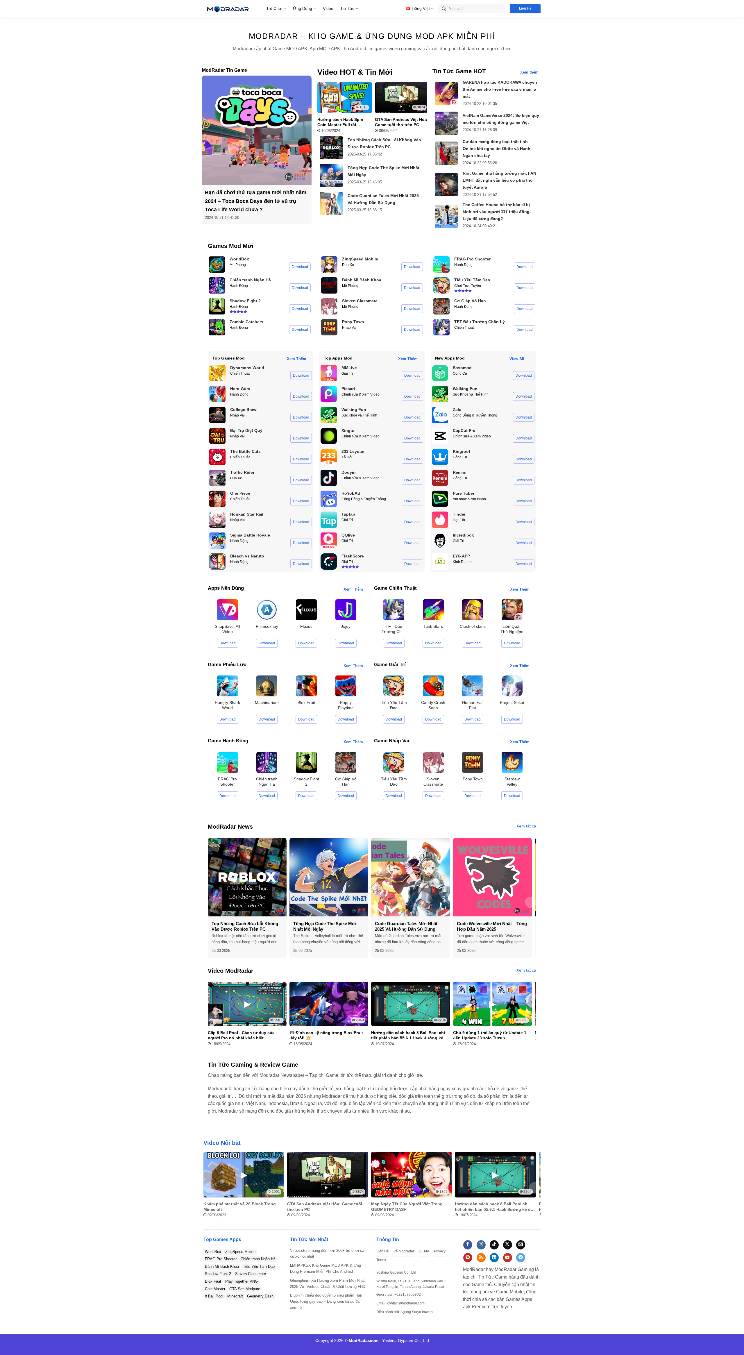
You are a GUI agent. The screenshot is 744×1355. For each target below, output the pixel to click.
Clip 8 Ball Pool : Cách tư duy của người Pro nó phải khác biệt (241, 1035)
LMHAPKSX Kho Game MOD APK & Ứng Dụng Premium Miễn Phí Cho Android (325, 1268)
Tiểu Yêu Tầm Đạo (259, 1266)
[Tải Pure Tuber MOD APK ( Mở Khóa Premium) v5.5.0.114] (440, 499)
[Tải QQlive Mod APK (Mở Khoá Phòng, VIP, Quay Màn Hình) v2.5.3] (329, 540)
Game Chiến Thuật (395, 588)
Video (328, 8)
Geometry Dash (260, 1296)
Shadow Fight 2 (218, 1274)
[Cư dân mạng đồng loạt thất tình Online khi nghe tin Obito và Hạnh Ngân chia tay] (446, 153)
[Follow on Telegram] (520, 1257)
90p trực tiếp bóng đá (442, 1347)
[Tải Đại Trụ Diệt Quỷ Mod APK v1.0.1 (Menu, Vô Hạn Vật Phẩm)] (217, 436)
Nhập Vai (349, 328)
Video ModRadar (230, 971)
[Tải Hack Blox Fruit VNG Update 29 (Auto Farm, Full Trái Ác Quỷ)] (306, 685)
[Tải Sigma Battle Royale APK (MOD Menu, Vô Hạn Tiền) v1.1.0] (217, 540)
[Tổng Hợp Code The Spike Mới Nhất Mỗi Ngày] (331, 175)
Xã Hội (346, 457)
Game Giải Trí (390, 664)
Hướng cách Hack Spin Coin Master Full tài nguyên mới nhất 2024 (340, 122)
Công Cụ (460, 373)
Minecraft (235, 1296)
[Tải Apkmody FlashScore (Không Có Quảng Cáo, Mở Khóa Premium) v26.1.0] (329, 561)
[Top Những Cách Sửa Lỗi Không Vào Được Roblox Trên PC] (331, 147)
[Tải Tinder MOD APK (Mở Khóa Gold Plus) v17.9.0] (440, 520)
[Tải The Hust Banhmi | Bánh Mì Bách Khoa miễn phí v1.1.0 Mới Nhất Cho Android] (329, 285)
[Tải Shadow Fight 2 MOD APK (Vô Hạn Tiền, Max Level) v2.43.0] (217, 306)
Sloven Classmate (250, 1274)
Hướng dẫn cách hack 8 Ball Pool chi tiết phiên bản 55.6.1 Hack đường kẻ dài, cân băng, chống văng (408, 1035)
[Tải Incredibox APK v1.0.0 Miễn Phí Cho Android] (440, 540)
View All (516, 359)
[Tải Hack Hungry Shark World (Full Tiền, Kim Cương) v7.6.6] (227, 685)
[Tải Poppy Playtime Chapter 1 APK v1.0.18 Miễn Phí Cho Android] (345, 685)
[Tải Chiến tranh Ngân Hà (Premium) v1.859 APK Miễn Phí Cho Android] (217, 285)
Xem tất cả (526, 826)
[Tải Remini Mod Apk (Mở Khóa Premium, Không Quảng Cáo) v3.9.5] (440, 478)
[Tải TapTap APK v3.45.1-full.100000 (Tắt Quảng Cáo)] (329, 520)
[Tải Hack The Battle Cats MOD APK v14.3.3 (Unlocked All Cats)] (217, 457)
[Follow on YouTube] (507, 1257)
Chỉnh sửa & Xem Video (360, 394)
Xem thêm (529, 72)
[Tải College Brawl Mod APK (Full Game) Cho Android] (217, 415)
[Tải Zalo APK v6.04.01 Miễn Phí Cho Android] (440, 415)
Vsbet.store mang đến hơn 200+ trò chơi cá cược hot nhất (327, 1253)
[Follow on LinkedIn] (494, 1257)
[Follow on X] (507, 1244)
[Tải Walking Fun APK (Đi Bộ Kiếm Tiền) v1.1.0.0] (329, 415)
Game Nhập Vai (391, 740)
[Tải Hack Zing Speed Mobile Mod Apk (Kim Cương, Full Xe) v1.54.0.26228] (329, 264)
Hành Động (239, 286)
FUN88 (352, 1347)
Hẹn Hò (459, 520)
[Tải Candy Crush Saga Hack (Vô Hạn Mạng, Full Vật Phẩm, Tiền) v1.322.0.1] (433, 685)
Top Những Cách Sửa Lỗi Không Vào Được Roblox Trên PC (245, 926)
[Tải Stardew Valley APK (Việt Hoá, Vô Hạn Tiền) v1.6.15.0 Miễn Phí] (512, 761)
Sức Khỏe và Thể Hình (359, 415)
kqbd (517, 1347)
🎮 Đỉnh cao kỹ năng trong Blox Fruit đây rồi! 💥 (326, 1035)
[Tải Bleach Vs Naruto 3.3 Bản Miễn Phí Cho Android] (217, 561)
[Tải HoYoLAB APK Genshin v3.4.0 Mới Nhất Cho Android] (329, 499)
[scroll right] (530, 902)
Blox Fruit (213, 1281)
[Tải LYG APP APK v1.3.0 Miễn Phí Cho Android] (440, 561)
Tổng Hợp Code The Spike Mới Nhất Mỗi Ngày (324, 926)
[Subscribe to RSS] (481, 1257)
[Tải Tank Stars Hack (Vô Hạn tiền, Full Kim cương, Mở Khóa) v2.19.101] (433, 609)
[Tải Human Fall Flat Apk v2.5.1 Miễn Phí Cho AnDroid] (472, 685)
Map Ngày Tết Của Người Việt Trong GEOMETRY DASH (407, 1206)
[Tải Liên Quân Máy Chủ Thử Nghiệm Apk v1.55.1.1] (512, 609)
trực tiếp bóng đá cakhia (399, 1347)
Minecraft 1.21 (227, 1347)
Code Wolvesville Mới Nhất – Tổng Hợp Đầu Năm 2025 (492, 926)
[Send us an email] (520, 1244)
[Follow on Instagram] (481, 1244)
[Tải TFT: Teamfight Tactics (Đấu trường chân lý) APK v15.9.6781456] (441, 327)
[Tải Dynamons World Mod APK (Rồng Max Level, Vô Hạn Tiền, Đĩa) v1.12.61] (217, 373)
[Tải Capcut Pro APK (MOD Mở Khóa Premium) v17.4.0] (440, 436)
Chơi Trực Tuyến (467, 286)
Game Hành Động (228, 740)
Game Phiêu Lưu (227, 664)
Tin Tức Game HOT (459, 71)
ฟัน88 (487, 1347)
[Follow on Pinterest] (467, 1257)
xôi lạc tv (336, 1347)
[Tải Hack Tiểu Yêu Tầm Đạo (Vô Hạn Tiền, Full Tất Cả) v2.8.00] (441, 285)
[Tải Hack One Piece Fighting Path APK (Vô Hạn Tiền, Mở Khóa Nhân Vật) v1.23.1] (217, 499)
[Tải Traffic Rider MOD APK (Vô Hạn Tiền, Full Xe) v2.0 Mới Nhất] (217, 478)
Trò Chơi (274, 8)
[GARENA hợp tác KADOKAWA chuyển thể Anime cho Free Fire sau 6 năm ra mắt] (446, 93)
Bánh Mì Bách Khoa (222, 1266)
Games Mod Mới (230, 246)
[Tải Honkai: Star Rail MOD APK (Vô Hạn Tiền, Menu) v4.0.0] (217, 520)
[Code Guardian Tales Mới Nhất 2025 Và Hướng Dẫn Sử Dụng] (331, 203)
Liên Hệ (525, 8)
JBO (527, 1347)
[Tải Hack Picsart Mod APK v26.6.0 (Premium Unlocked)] (329, 394)
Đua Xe (348, 265)
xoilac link (472, 1347)
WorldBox (213, 1251)
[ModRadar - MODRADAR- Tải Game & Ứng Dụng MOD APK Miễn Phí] (227, 9)
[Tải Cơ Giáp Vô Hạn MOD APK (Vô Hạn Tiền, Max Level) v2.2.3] (441, 306)
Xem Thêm (296, 359)
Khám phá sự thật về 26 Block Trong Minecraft (239, 1206)
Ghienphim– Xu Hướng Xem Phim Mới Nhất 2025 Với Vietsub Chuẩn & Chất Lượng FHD (327, 1283)
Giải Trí (347, 373)
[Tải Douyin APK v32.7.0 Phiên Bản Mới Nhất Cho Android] (329, 478)
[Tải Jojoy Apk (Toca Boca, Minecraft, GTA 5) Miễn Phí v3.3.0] (345, 609)
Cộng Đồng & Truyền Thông (363, 499)
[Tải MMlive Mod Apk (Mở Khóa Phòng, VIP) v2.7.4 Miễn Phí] (329, 373)
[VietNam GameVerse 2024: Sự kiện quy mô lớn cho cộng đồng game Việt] (446, 123)
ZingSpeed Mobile (240, 1251)
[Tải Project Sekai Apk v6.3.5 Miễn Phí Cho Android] (512, 685)
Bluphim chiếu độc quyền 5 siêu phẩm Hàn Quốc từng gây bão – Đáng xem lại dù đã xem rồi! (326, 1301)
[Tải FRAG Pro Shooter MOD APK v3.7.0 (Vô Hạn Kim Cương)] (441, 264)
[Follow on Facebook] (467, 1244)
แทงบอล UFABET (311, 1347)
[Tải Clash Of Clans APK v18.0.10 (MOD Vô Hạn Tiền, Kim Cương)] (472, 609)
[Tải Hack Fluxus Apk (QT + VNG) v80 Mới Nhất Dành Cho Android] (306, 609)
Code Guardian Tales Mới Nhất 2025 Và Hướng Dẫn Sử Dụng (406, 926)
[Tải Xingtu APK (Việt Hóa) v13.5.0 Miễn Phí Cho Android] (329, 436)
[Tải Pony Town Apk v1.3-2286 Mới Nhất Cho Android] (329, 327)
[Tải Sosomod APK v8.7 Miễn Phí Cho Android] (440, 373)
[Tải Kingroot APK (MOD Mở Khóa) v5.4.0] (440, 457)
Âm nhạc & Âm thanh (469, 499)
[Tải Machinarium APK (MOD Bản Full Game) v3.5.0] (266, 685)
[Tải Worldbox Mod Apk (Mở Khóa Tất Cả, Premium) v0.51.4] (217, 264)
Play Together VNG (241, 1281)
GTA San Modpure (244, 1289)
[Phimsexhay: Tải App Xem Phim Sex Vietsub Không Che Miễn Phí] (266, 609)
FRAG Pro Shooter (221, 1259)
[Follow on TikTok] (494, 1244)
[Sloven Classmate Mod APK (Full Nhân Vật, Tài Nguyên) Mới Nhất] (329, 306)
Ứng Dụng (302, 8)
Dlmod (247, 1347)
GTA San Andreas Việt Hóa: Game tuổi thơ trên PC (401, 122)
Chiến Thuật (464, 328)
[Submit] (443, 8)
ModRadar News (230, 826)
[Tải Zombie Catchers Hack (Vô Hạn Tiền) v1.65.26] (217, 327)
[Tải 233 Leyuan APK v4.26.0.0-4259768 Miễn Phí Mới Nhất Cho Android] (329, 457)
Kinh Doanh (462, 562)
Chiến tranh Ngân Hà (258, 1259)
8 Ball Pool (214, 1296)
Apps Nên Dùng (226, 588)
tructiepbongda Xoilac (274, 1347)
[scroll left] (213, 902)
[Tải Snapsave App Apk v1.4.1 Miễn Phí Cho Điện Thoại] (227, 609)
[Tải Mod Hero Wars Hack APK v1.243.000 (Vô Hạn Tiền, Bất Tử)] (217, 394)
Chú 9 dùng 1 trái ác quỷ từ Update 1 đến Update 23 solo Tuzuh (489, 1035)
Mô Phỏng (238, 265)
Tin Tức (347, 8)
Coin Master (215, 1289)
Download (300, 267)
